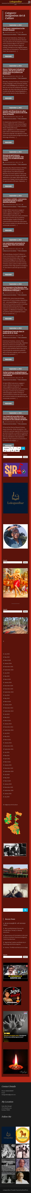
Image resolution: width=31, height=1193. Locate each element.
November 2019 (8, 787)
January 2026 (8, 663)
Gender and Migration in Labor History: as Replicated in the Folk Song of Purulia (15, 112)
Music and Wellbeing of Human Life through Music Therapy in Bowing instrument (13, 930)
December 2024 (8, 685)
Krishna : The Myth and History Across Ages (16, 947)
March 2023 (7, 720)
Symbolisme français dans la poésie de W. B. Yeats (13, 332)
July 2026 (7, 654)
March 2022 (7, 739)
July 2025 (7, 673)
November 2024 (8, 689)
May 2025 (7, 676)
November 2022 (8, 727)
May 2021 (6, 755)
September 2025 (8, 670)
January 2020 (8, 784)
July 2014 (6, 797)
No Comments (23, 34)
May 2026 (7, 657)
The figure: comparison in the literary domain (14, 29)
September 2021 (8, 749)
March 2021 (7, 762)
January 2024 (8, 705)
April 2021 (7, 758)
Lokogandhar (15, 1)
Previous (6, 448)
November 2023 (8, 708)
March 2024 (7, 701)
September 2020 (8, 771)
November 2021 (8, 746)
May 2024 (7, 698)
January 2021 (8, 765)
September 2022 (9, 730)
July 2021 (6, 752)
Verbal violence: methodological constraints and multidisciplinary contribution (15, 373)
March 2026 (7, 660)
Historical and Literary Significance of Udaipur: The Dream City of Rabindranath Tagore (13, 157)
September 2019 (8, 790)
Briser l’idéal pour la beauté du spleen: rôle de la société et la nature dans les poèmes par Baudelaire (14, 71)
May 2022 (7, 736)
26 (4, 450)
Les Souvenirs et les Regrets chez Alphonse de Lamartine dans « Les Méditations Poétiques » (15, 288)
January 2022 (8, 743)
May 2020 (7, 778)
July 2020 (7, 774)
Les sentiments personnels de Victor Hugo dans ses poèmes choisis (14, 244)
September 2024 (8, 692)
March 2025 (7, 679)
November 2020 (8, 768)
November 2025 (8, 666)
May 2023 (7, 717)
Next (17, 450)
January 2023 (8, 724)
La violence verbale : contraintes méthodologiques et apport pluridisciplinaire (15, 200)
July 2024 (7, 695)
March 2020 (7, 781)
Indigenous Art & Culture (9, 34)
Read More (8, 56)
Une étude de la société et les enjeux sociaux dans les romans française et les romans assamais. (15, 417)
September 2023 (8, 711)
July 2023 (7, 714)
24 (19, 448)
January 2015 (7, 793)
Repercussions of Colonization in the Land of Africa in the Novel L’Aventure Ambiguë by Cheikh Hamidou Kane (15, 937)
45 (12, 450)
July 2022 (7, 733)
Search (5, 455)
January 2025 (8, 682)
